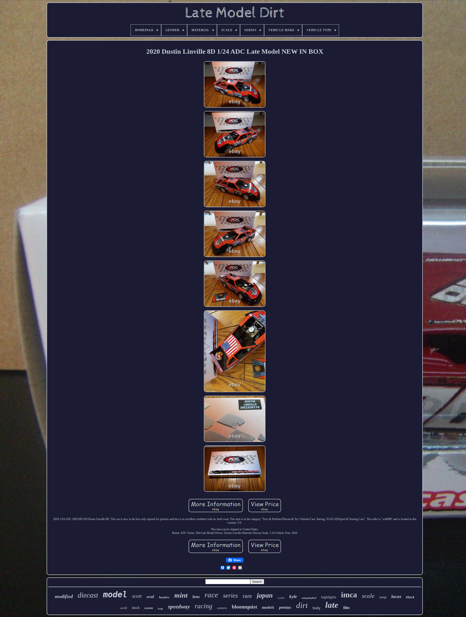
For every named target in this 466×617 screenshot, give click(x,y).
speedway (179, 607)
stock (136, 608)
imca (349, 594)
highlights (328, 597)
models (268, 607)
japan (265, 595)
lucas (396, 596)
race (211, 595)
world (123, 608)
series (230, 595)
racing (203, 606)
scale (368, 595)
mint (181, 595)
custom (148, 608)
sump (382, 597)
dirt (302, 605)
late (331, 605)
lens (196, 596)
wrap (160, 608)
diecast (88, 595)
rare (247, 596)
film (346, 608)
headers (164, 597)
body (316, 608)
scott (137, 596)
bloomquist (244, 607)
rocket (281, 597)
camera (222, 608)
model (115, 594)
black (410, 597)
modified (64, 596)
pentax (285, 607)
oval (150, 596)
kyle (293, 596)
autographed (309, 597)
